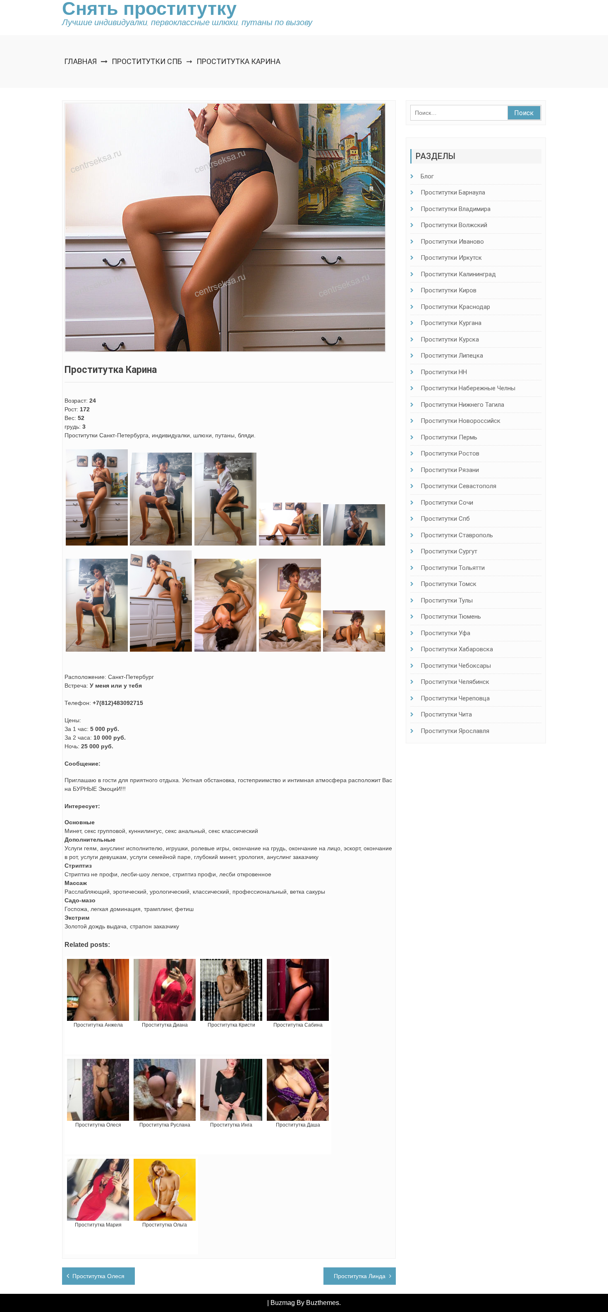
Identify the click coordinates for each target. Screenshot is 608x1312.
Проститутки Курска (450, 339)
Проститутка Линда (359, 1276)
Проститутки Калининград (458, 274)
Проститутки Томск (448, 584)
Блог (427, 176)
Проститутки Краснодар (455, 307)
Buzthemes (322, 1302)
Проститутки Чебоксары (456, 665)
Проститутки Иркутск (451, 257)
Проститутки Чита (446, 714)
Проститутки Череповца (455, 698)
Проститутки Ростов (450, 453)
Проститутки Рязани (450, 470)
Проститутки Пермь (449, 437)
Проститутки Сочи (447, 502)
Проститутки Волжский (454, 225)
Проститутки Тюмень (451, 616)
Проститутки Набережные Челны (468, 388)
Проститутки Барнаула (453, 192)
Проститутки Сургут (449, 551)
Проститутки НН (444, 372)
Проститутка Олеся (98, 1276)
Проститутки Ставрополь (457, 535)
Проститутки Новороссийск (460, 421)
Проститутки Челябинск (455, 682)
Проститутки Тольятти (453, 568)
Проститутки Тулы (447, 600)
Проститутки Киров (448, 290)
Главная (80, 61)
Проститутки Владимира (456, 209)
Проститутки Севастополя (458, 486)
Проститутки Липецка (452, 355)
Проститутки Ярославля (455, 731)
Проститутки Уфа (445, 633)
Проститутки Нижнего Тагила (462, 404)
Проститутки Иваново (452, 241)
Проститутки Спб (147, 61)
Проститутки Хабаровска (457, 649)
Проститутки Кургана (451, 323)
